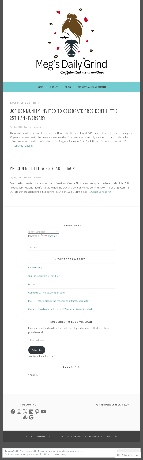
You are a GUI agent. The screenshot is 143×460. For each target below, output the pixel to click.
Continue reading (23, 145)
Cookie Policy (60, 454)
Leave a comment (32, 127)
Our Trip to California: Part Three (44, 275)
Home (40, 87)
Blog (68, 87)
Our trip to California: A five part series (46, 292)
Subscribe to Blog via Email (71, 321)
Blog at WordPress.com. (41, 436)
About (54, 87)
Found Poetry (35, 267)
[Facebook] (13, 411)
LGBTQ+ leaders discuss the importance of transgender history (59, 300)
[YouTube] (43, 411)
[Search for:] (71, 247)
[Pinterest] (37, 411)
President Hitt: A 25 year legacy (42, 168)
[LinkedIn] (31, 411)
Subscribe (37, 350)
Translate (52, 235)
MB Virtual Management (92, 87)
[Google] (31, 417)
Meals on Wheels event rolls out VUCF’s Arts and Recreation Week (60, 309)
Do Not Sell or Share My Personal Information (87, 436)
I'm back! (32, 284)
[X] (25, 411)
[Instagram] (19, 411)
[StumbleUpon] (25, 417)
